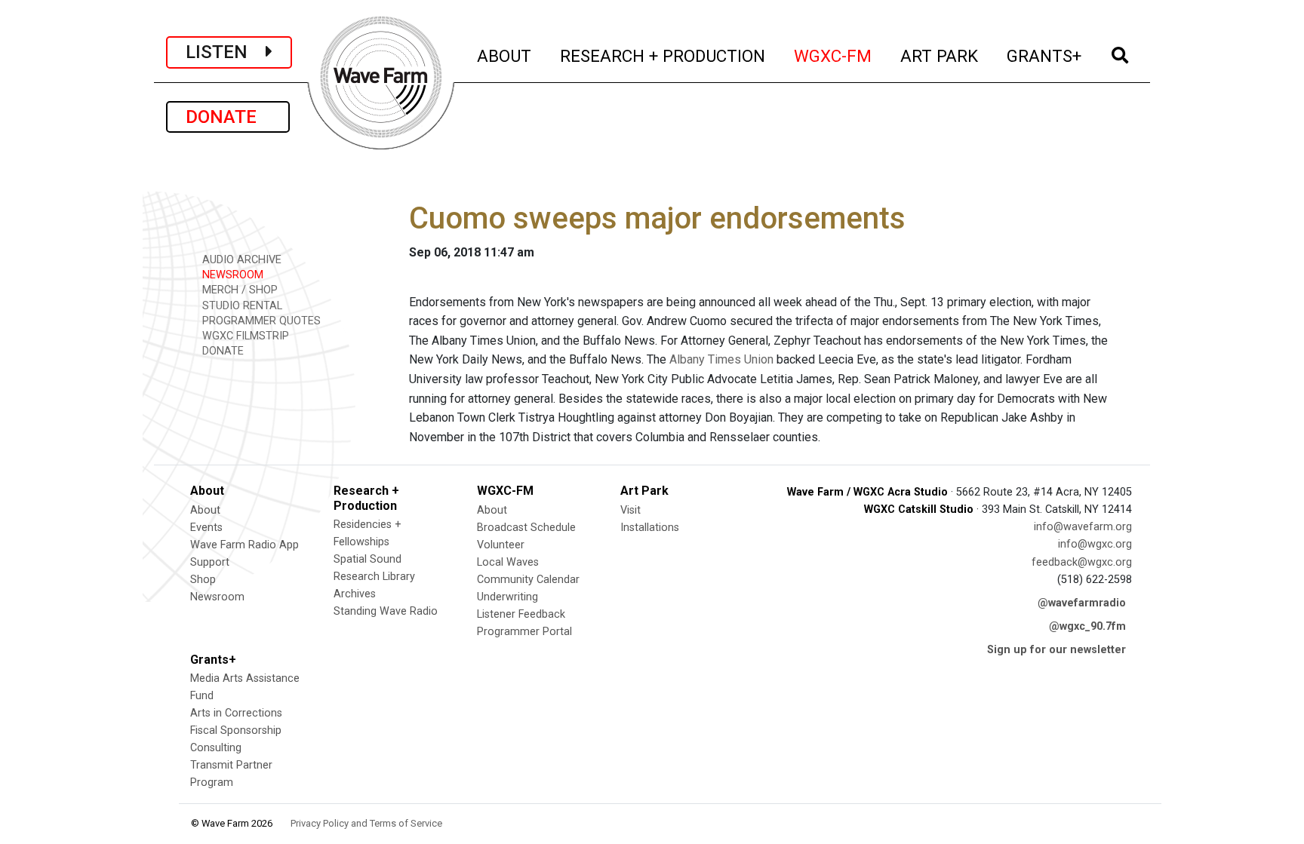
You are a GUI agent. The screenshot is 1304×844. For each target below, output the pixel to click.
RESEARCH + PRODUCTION (663, 55)
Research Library (374, 576)
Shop (203, 579)
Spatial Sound (367, 559)
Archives (355, 594)
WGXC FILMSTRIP (244, 336)
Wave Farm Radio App (244, 545)
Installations (649, 527)
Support (209, 562)
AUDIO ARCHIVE (240, 259)
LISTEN (226, 52)
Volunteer (500, 545)
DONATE (228, 116)
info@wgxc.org (1095, 544)
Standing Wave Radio (386, 611)
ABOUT (504, 55)
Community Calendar (528, 579)
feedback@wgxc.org (1082, 562)
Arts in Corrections (236, 713)
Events (206, 527)
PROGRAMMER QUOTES (260, 321)
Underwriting (507, 597)
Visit (630, 510)
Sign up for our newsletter (1056, 649)
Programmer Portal (524, 631)
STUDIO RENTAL (240, 305)
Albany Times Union (721, 359)
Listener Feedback (521, 614)
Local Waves (508, 562)
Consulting (215, 747)
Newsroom (217, 597)
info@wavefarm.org (1083, 526)
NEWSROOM (231, 275)
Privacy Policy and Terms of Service (366, 823)
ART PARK (940, 55)
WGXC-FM (833, 55)
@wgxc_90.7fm (1087, 626)
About (205, 510)
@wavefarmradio (1082, 603)
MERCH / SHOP (238, 290)
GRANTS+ (1044, 55)
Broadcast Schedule (526, 527)
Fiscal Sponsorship (235, 730)
